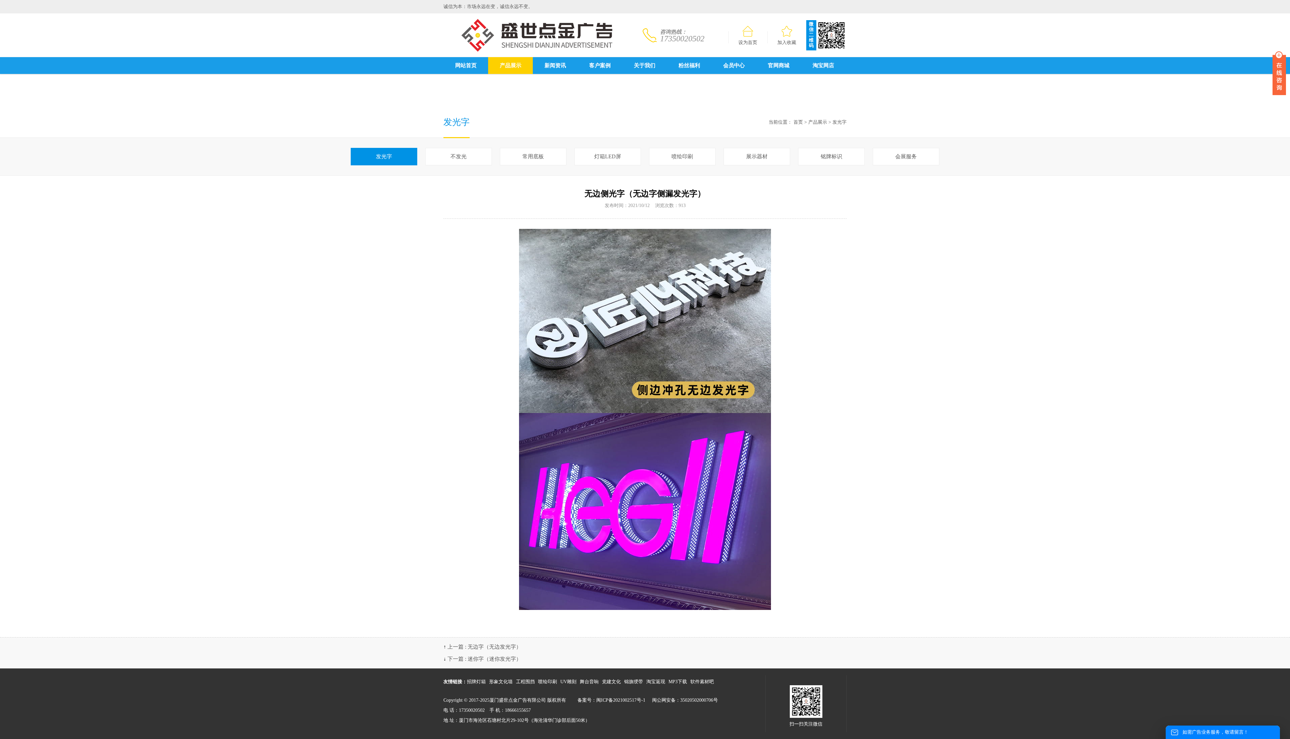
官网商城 (778, 65)
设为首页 (747, 42)
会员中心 (734, 65)
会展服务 (906, 156)
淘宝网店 (823, 65)
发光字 (839, 122)
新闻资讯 (555, 65)
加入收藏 (786, 42)
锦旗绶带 (633, 681)
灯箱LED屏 (607, 156)
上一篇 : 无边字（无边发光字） (484, 647)
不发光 (458, 156)
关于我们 (644, 65)
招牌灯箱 (476, 681)
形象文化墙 (501, 681)
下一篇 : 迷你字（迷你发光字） (484, 659)
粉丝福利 (689, 65)
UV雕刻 (568, 681)
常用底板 (533, 156)
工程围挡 (525, 681)
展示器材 (757, 156)
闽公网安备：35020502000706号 (685, 700)
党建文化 (611, 681)
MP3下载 (678, 681)
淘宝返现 (655, 681)
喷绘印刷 (682, 156)
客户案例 (600, 65)
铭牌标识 (831, 156)
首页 (798, 122)
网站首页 (466, 65)
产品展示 (510, 65)
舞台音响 (589, 681)
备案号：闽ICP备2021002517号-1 (611, 700)
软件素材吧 (702, 681)
